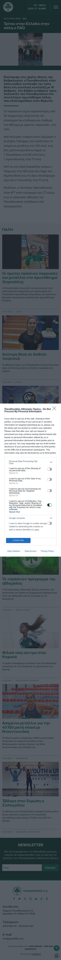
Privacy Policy (47, 551)
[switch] (49, 469)
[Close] (55, 409)
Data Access (30, 551)
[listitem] (30, 462)
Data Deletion (13, 551)
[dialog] (30, 480)
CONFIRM (18, 540)
